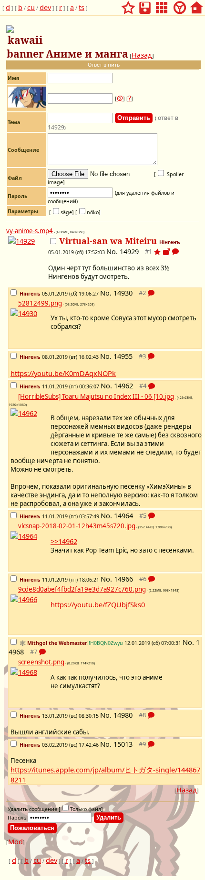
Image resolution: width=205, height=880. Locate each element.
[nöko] (88, 212)
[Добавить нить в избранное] (157, 252)
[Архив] (145, 5)
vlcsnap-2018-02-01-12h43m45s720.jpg (76, 526)
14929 (129, 251)
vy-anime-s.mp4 (29, 231)
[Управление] (179, 5)
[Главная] (196, 5)
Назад (142, 54)
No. (113, 251)
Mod (15, 841)
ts (81, 7)
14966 (123, 578)
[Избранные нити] (128, 5)
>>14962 (64, 541)
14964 (123, 515)
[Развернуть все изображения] (166, 252)
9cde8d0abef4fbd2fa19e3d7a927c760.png (82, 589)
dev (45, 7)
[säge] (61, 212)
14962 (123, 385)
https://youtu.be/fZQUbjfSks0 (98, 604)
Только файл (85, 809)
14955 (123, 356)
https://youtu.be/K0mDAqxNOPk (63, 373)
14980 (123, 715)
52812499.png (40, 303)
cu (31, 7)
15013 (123, 744)
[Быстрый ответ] (175, 252)
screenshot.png (41, 662)
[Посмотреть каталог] (161, 5)
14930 (123, 292)
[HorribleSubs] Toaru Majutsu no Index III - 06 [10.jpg (96, 396)
